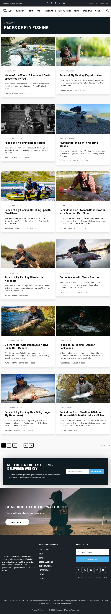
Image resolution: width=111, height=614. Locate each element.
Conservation (65, 340)
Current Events (66, 408)
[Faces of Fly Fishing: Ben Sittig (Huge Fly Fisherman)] (28, 388)
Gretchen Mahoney (13, 228)
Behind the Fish (66, 205)
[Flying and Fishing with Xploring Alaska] (83, 118)
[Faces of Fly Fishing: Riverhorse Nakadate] (28, 253)
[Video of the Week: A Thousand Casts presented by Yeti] (28, 51)
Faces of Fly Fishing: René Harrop (25, 142)
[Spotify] (55, 3)
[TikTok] (59, 3)
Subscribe (96, 471)
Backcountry (10, 71)
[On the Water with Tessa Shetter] (83, 253)
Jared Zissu (65, 363)
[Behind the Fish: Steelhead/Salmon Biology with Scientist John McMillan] (83, 388)
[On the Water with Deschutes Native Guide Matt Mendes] (28, 321)
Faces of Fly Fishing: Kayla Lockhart (82, 75)
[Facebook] (47, 3)
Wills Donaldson (12, 430)
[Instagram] (51, 3)
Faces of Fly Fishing (68, 71)
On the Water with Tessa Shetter (79, 277)
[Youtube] (64, 3)
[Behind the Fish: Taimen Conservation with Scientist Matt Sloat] (83, 186)
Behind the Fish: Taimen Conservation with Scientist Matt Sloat (83, 211)
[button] (107, 10)
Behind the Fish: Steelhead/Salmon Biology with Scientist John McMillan (82, 413)
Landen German (11, 93)
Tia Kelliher (65, 161)
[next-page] (31, 445)
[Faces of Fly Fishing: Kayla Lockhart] (83, 51)
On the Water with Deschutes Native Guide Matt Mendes (26, 346)
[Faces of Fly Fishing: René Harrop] (28, 118)
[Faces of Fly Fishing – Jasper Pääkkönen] (83, 321)
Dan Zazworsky (66, 90)
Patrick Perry (66, 228)
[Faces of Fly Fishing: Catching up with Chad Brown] (28, 186)
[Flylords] (8, 10)
